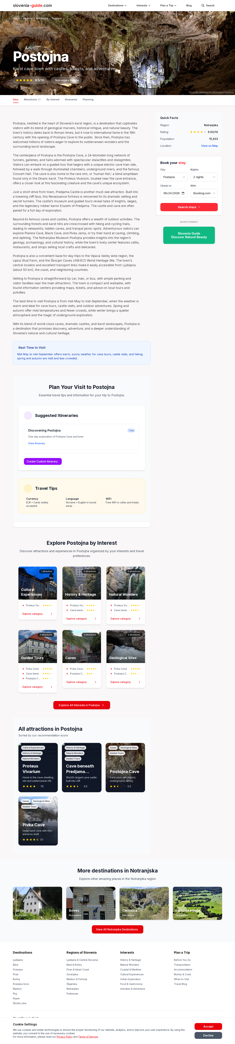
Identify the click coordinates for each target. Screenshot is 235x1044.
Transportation (182, 964)
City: (163, 169)
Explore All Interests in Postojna (79, 705)
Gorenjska (72, 974)
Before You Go (182, 959)
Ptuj (15, 993)
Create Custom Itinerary (42, 461)
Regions (28, 18)
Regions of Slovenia (82, 952)
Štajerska (72, 983)
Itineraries (71, 99)
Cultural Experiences (132, 974)
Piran (16, 974)
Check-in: (166, 185)
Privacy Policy (65, 1036)
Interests (142, 5)
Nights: (194, 169)
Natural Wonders (129, 964)
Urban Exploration (130, 979)
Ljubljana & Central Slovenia (82, 959)
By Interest (53, 99)
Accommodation (183, 969)
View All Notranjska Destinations (117, 929)
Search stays (187, 207)
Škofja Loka (19, 1003)
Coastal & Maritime (130, 969)
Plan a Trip (182, 952)
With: (193, 185)
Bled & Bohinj (74, 964)
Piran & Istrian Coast (78, 969)
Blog (189, 5)
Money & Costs (182, 974)
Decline (208, 1035)
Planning (88, 99)
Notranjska (42, 18)
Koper (16, 998)
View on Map (209, 145)
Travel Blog (180, 983)
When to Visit (181, 979)
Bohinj (16, 979)
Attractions (32, 99)
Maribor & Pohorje (77, 979)
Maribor (17, 988)
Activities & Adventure (132, 988)
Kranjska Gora (21, 983)
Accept (208, 1026)
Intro (15, 99)
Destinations (22, 952)
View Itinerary (36, 443)
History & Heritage (130, 959)
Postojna (18, 969)
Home (16, 18)
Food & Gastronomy (131, 983)
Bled (15, 964)
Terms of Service (88, 1036)
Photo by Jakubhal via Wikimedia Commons (211, 92)
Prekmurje (72, 993)
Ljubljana (18, 959)
